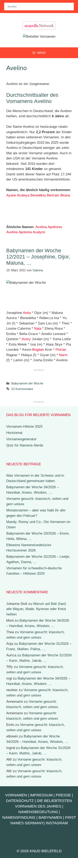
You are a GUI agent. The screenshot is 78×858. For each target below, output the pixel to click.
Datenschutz (20, 801)
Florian (61, 350)
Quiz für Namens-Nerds (24, 445)
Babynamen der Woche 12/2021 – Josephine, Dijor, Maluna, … (38, 257)
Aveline (12, 232)
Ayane (11, 195)
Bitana (65, 195)
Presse (63, 795)
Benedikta (38, 195)
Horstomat (14, 433)
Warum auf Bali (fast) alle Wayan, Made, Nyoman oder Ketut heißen (36, 609)
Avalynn (39, 232)
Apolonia (25, 232)
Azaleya (23, 195)
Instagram (57, 823)
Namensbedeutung (38, 812)
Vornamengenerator (21, 439)
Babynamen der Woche (27, 383)
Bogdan (38, 350)
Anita (27, 313)
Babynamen (50, 817)
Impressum (41, 795)
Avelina (41, 227)
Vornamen (16, 795)
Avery (26, 339)
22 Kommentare (22, 389)
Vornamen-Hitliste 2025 (24, 426)
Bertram (53, 195)
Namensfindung (18, 817)
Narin (63, 355)
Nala (37, 328)
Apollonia (55, 227)
